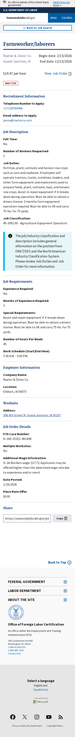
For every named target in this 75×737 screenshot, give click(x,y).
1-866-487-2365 (16, 650)
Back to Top (57, 562)
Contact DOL (14, 653)
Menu (53, 18)
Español (67, 18)
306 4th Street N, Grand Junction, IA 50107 (32, 415)
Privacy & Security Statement (27, 725)
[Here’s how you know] (37, 3)
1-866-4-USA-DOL (17, 647)
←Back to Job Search (37, 28)
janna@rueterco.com (17, 120)
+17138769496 (13, 108)
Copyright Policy (55, 725)
